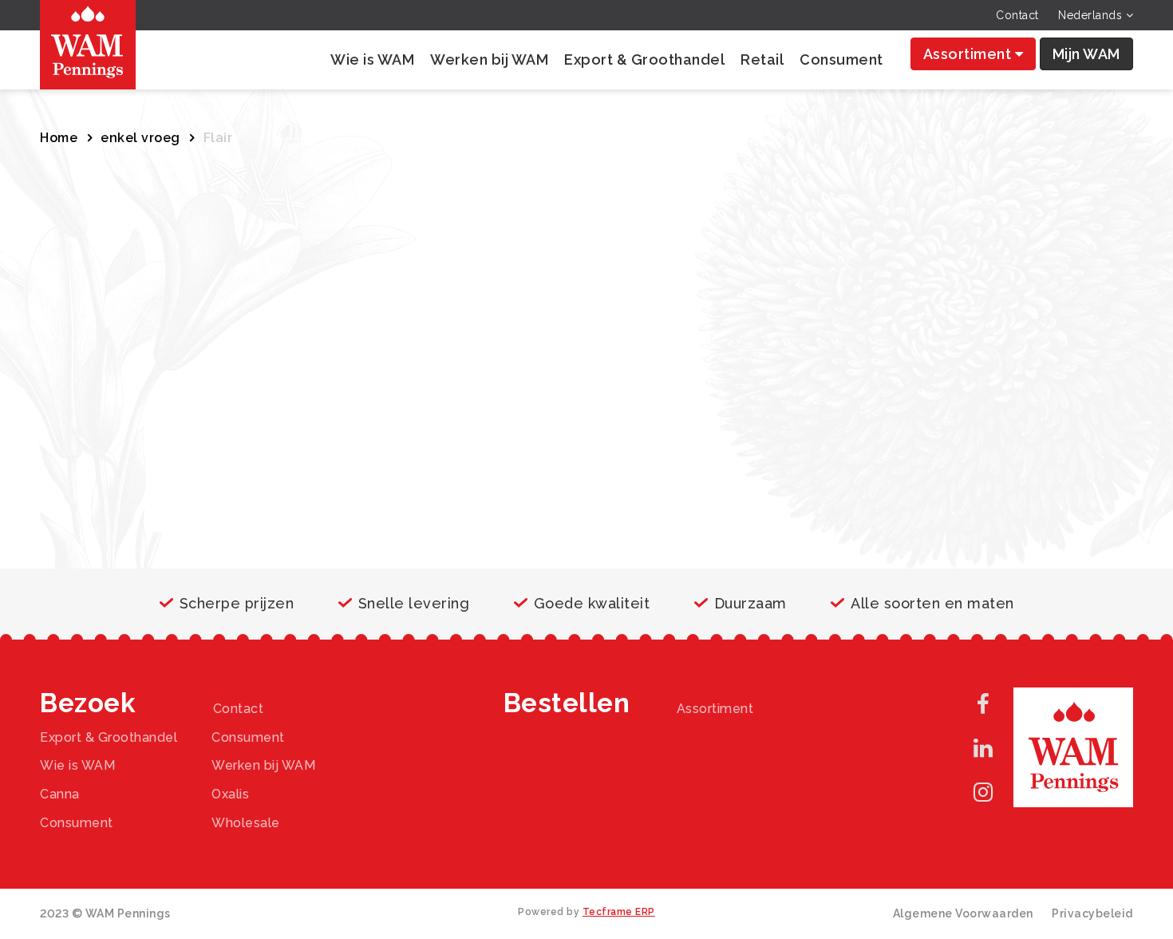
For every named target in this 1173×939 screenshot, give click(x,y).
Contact (1017, 15)
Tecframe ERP (619, 911)
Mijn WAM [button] (1086, 54)
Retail (762, 59)
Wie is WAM (372, 59)
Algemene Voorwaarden (963, 913)
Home (58, 137)
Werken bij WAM (489, 59)
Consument (841, 59)
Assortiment (969, 54)
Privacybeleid (1092, 913)
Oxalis (230, 794)
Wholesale (245, 822)
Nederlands (1092, 15)
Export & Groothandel (644, 59)
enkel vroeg (140, 137)
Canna (60, 794)
